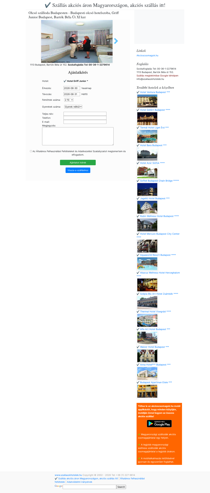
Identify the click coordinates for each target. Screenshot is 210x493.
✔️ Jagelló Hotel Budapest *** (153, 198)
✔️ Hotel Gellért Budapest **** (153, 109)
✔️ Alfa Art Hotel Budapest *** (153, 329)
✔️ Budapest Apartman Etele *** (154, 382)
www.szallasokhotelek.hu (69, 475)
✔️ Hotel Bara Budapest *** (152, 145)
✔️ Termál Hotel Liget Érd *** (153, 127)
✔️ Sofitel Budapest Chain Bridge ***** (158, 180)
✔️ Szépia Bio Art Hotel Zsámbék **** (157, 293)
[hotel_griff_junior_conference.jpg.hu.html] (115, 41)
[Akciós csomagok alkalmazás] (159, 423)
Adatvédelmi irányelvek (79, 481)
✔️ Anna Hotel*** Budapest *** (154, 364)
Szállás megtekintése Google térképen (157, 75)
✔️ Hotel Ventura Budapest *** (153, 92)
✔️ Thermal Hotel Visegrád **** (154, 311)
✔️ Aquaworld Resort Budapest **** (156, 254)
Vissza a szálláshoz (77, 170)
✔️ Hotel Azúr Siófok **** (151, 163)
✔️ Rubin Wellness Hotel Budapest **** (158, 216)
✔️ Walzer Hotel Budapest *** (153, 346)
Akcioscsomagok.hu (147, 55)
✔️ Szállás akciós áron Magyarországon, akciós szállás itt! (105, 4)
